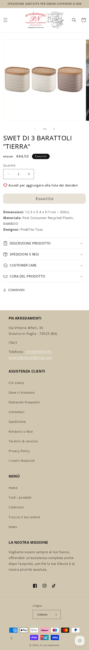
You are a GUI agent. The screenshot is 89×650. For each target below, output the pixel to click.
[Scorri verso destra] (54, 129)
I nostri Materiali (22, 461)
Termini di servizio (23, 441)
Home (13, 488)
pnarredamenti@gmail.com (30, 357)
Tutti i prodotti (20, 497)
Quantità (9, 165)
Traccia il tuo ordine (24, 517)
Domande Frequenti (24, 402)
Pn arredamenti (50, 645)
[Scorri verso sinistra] (35, 129)
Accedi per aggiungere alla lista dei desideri (43, 185)
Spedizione (17, 422)
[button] (5, 20)
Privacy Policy (19, 451)
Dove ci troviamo (22, 392)
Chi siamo (16, 383)
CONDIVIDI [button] (16, 290)
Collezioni (16, 507)
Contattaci (17, 412)
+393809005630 (38, 351)
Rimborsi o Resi (21, 431)
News (13, 527)
